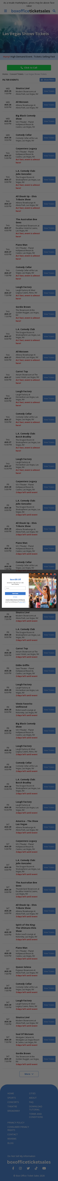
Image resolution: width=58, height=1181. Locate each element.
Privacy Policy (20, 602)
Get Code (15, 593)
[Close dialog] (55, 574)
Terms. (24, 602)
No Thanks (15, 597)
